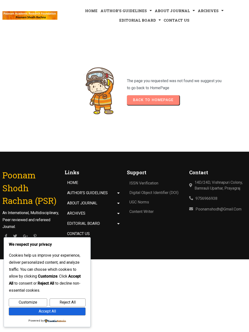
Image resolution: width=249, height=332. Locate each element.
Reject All (68, 302)
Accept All (47, 311)
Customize (28, 302)
